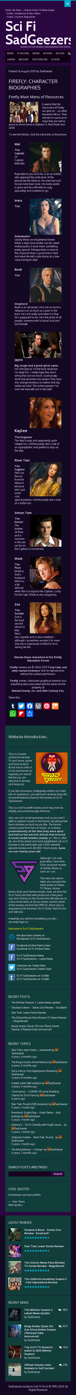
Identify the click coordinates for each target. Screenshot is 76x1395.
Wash (19, 558)
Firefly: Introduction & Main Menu (23, 13)
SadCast (23, 59)
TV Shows (23, 53)
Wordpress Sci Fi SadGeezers (32, 938)
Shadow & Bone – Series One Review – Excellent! (39, 1007)
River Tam (22, 460)
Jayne (19, 360)
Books (60, 53)
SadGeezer (46, 71)
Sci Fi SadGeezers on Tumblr (32, 979)
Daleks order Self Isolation (26, 1083)
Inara (18, 200)
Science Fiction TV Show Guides (39, 10)
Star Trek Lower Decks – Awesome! (31, 1050)
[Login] (67, 4)
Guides (55, 59)
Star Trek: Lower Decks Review (28, 1012)
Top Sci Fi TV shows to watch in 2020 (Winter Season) (38, 1351)
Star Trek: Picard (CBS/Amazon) (29, 1104)
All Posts (17, 10)
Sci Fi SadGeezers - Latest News (34, 958)
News (10, 53)
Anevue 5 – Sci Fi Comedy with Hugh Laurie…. (37, 1124)
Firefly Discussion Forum (44, 659)
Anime (36, 53)
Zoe (17, 574)
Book (18, 269)
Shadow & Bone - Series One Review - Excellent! (42, 1231)
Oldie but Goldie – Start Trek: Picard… (33, 1137)
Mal (17, 144)
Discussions (39, 59)
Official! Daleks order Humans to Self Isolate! (39, 1366)
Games (11, 59)
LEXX (11, 127)
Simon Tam (23, 513)
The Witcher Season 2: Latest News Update (35, 1002)
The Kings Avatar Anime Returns (29, 1062)
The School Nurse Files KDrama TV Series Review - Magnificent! (44, 1264)
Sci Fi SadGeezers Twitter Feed (33, 969)
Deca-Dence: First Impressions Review (32, 1071)
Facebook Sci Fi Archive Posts (32, 948)
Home (8, 10)
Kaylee (21, 430)
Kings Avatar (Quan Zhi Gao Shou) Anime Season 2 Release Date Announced (35, 1027)
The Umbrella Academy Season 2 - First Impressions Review (45, 1280)
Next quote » (15, 1204)
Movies (47, 53)
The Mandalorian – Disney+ (27, 1149)
